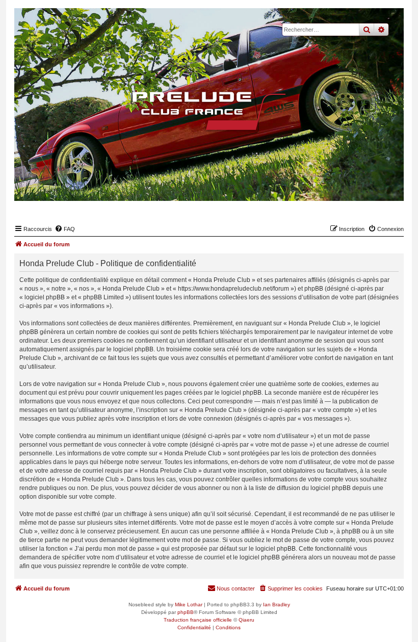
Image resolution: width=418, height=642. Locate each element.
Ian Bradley (276, 604)
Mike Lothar (188, 604)
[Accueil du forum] (209, 111)
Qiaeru (246, 620)
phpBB (185, 612)
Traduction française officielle (198, 620)
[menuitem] (65, 229)
